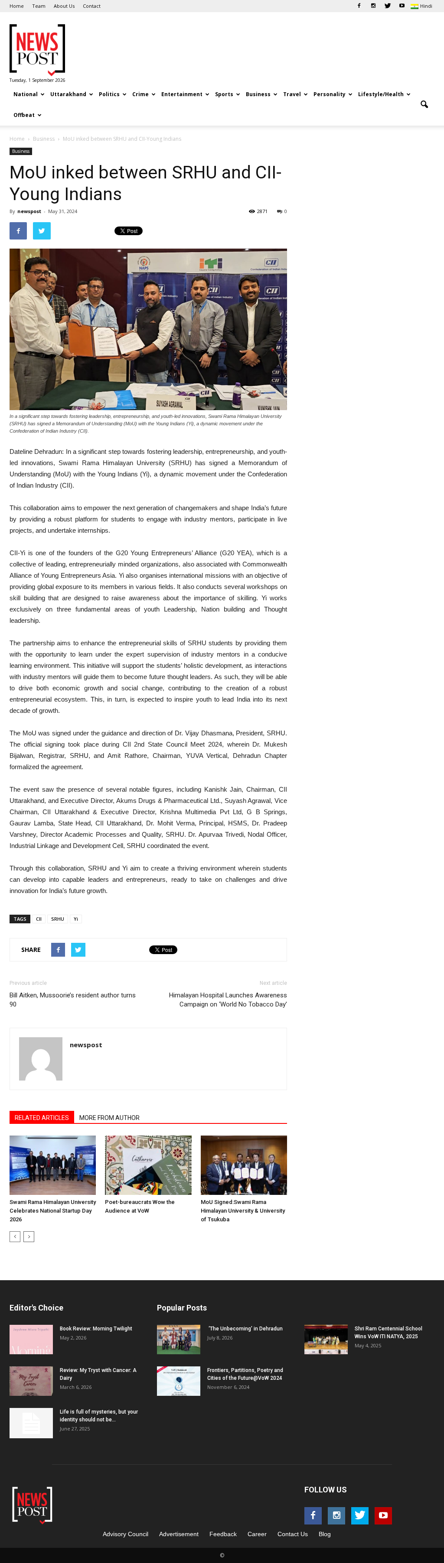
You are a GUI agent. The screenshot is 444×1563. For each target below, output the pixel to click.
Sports (224, 94)
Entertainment (181, 94)
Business (258, 94)
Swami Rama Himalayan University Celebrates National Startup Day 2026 (53, 1211)
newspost (29, 211)
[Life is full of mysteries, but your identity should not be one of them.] (31, 1423)
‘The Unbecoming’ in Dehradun (245, 1329)
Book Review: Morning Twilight (96, 1329)
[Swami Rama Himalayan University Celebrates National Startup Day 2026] (53, 1165)
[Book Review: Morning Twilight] (31, 1340)
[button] (424, 104)
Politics (109, 94)
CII (39, 919)
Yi (76, 919)
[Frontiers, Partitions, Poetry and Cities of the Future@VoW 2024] (178, 1381)
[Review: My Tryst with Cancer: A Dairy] (31, 1381)
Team (39, 6)
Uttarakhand (68, 94)
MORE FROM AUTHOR (109, 1117)
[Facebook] (359, 6)
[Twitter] (387, 6)
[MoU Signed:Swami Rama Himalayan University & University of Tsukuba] (244, 1165)
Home (17, 6)
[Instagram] (373, 6)
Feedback (223, 1534)
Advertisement (179, 1534)
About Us (64, 6)
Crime (140, 94)
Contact (92, 6)
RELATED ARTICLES (42, 1117)
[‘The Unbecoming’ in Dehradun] (178, 1340)
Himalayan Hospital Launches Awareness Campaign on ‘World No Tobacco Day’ (228, 999)
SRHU (57, 919)
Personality (329, 94)
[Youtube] (401, 6)
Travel (292, 94)
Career (257, 1534)
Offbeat (24, 115)
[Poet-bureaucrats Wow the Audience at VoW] (148, 1165)
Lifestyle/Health (381, 94)
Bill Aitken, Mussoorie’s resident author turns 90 (73, 999)
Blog (325, 1534)
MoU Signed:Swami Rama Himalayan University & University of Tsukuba (243, 1211)
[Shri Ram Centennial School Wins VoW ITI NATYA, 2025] (326, 1340)
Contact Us (293, 1534)
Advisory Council (125, 1534)
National (25, 94)
